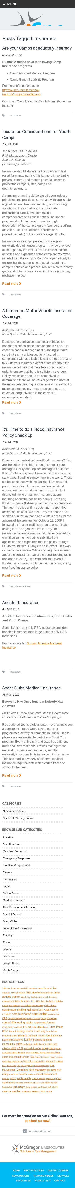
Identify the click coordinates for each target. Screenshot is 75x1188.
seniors (31, 1074)
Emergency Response (16, 858)
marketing (27, 1044)
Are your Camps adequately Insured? (37, 48)
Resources (23, 1180)
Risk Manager (37, 1069)
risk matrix (51, 1070)
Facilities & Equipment (16, 865)
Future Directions (40, 1027)
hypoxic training (9, 1035)
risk (19, 1065)
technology (19, 1086)
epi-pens (38, 1022)
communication (21, 1013)
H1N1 (5, 1031)
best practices (28, 1001)
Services (63, 1175)
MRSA (20, 1048)
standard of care (32, 1083)
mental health (51, 1044)
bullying (59, 1001)
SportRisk (37, 17)
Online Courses (58, 1170)
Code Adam (44, 1010)
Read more (10, 283)
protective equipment (12, 1061)
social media (24, 1078)
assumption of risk (50, 992)
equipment (48, 1022)
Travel (6, 942)
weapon (6, 1091)
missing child (9, 1048)
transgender (31, 1087)
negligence (49, 1048)
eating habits (25, 1022)
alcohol (36, 992)
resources (11, 1065)
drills (14, 1022)
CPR (4, 1018)
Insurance (15, 115)
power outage (56, 1057)
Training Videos (43, 1175)
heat (48, 1031)
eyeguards (7, 1027)
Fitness (7, 872)
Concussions (20, 1175)
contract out (53, 1014)
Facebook (17, 1027)
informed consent (27, 1035)
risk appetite (27, 1065)
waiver (55, 1087)
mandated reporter (12, 1044)
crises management (17, 1018)
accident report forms (39, 988)
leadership (56, 1035)
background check (39, 997)
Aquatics (8, 837)
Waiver (7, 949)
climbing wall (24, 1009)
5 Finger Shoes (9, 988)
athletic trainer (11, 996)
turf (49, 1087)
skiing (13, 1078)
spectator (50, 1078)
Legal (6, 886)
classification (9, 1009)
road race (13, 1074)
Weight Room (11, 963)
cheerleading (37, 1005)
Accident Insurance (20, 602)
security (23, 1074)
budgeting (50, 1001)
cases (5, 1005)
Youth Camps (11, 970)
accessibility (23, 988)
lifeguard (37, 1039)
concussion (40, 1013)
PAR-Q (33, 1057)
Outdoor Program (13, 900)
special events (38, 1078)
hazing (21, 1031)
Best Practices (11, 844)
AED (28, 992)
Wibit (43, 1091)
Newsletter (42, 1180)
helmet (54, 1031)
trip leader (42, 1087)
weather (25, 586)
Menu (12, 4)
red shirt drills (38, 1061)
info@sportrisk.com (40, 1131)
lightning (47, 1039)
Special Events (12, 914)
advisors (20, 992)
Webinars (8, 956)
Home (16, 1170)
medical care (38, 1044)
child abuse (50, 1005)
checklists (26, 1005)
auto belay (25, 997)
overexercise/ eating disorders (40, 1052)
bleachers (40, 1001)
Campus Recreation (15, 851)
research (50, 1061)
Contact (59, 1180)
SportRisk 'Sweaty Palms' (18, 818)
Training (8, 935)
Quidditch (26, 1061)
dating (43, 1018)
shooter (5, 1078)
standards (45, 1083)
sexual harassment (46, 1074)
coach (35, 1009)
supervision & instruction (17, 928)
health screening (35, 1031)
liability (28, 1039)
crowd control (33, 1018)
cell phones (14, 1005)
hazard (12, 1031)
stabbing (19, 1083)
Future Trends (55, 1027)
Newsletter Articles (14, 811)
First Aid (27, 1027)
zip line (49, 1091)
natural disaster (32, 1048)
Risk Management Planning (19, 907)
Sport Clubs (10, 921)
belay (17, 1001)
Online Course (11, 893)
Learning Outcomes (12, 1039)
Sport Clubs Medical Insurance (31, 688)
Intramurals (10, 879)
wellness (36, 1091)
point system (43, 1057)
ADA (13, 993)
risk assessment (41, 1065)
